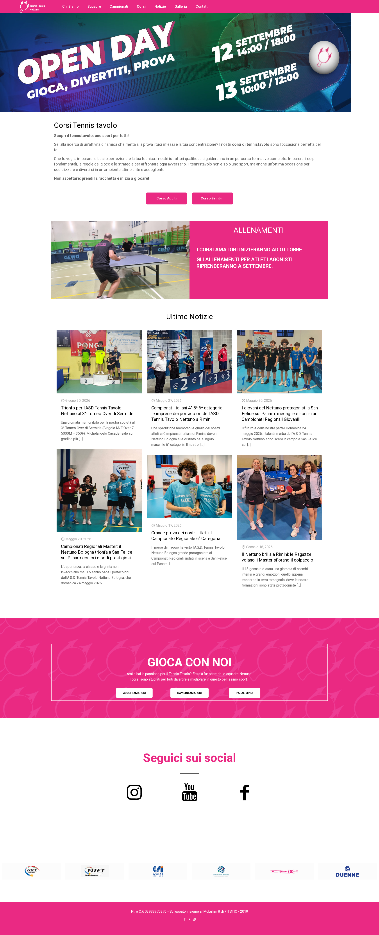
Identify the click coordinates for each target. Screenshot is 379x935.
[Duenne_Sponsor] (347, 871)
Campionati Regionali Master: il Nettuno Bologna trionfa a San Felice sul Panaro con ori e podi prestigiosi (96, 552)
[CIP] (221, 871)
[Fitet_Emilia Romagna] (95, 871)
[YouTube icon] (189, 919)
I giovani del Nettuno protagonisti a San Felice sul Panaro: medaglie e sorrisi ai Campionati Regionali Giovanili (280, 413)
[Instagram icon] (194, 919)
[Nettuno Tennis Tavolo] (32, 24)
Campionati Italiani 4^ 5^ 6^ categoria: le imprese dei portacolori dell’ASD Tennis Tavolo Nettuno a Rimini (187, 413)
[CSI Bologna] (158, 871)
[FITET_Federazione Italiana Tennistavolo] (31, 871)
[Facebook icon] (185, 919)
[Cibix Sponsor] (284, 871)
